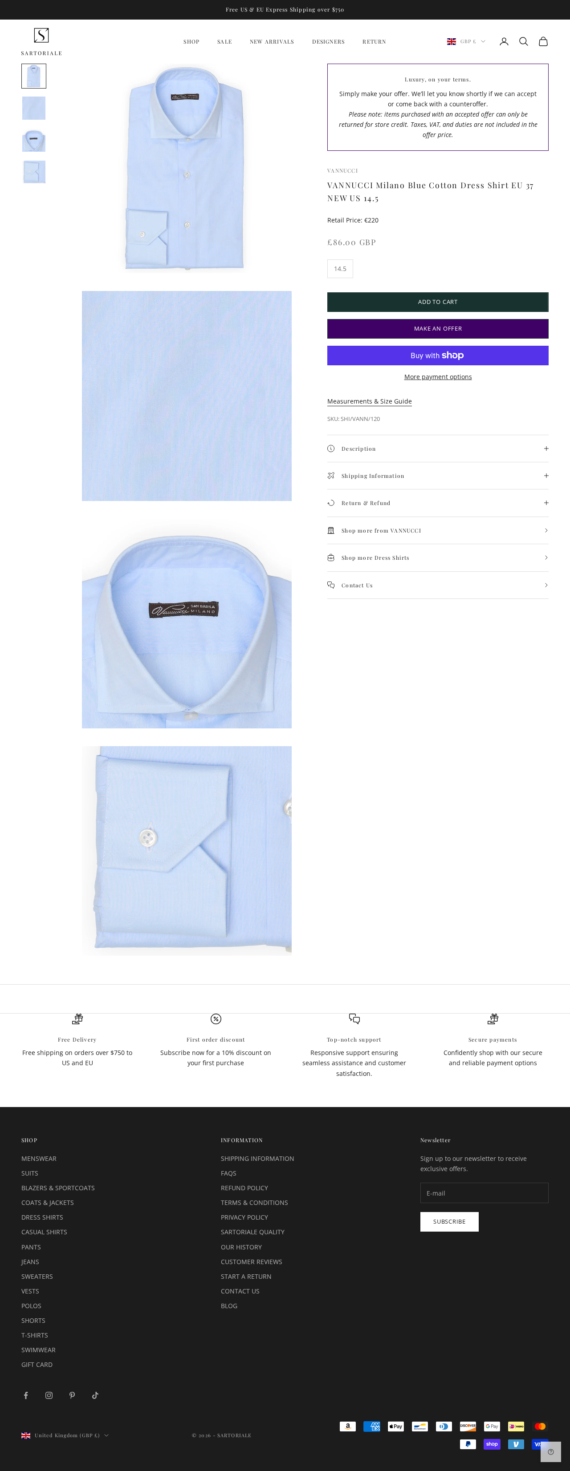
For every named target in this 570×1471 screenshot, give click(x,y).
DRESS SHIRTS (42, 1217)
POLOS (31, 1305)
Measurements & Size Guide (369, 401)
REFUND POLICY (244, 1188)
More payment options (438, 376)
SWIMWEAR (38, 1350)
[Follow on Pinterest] (72, 1395)
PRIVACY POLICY (244, 1217)
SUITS (29, 1173)
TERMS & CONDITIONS (254, 1202)
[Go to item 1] (33, 76)
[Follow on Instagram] (49, 1395)
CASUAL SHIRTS (44, 1232)
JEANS (30, 1261)
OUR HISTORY (241, 1247)
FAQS (228, 1173)
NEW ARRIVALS (272, 41)
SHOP (191, 41)
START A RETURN (246, 1276)
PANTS (31, 1247)
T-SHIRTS (34, 1335)
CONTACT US (240, 1291)
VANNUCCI (342, 170)
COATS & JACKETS (47, 1202)
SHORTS (33, 1320)
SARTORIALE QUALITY (253, 1232)
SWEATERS (37, 1276)
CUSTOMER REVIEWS (251, 1261)
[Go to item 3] (33, 140)
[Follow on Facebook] (25, 1395)
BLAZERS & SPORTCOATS (58, 1188)
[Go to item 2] (33, 108)
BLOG (229, 1305)
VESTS (30, 1291)
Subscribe (449, 1221)
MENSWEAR (39, 1158)
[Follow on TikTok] (95, 1395)
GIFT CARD (37, 1364)
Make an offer (438, 328)
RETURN (374, 41)
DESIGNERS (328, 41)
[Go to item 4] (33, 172)
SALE (224, 41)
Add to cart (438, 302)
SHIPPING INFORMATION (257, 1158)
